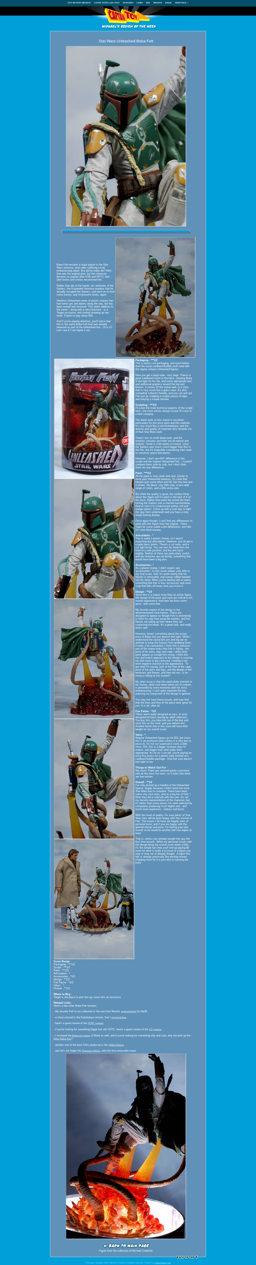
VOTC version (95, 1023)
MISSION (157, 3)
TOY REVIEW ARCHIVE (79, 3)
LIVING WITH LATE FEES (107, 3)
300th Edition (116, 1044)
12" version (155, 1029)
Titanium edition (91, 1050)
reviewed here (128, 1011)
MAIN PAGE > (181, 3)
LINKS (140, 3)
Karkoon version (81, 1035)
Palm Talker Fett (62, 1038)
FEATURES (128, 3)
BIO (148, 3)
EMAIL (168, 3)
